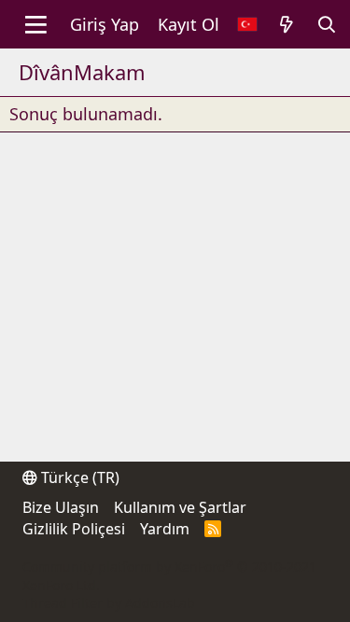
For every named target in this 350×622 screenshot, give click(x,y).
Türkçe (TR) (78, 477)
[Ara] (327, 25)
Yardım (164, 528)
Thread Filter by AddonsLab (108, 603)
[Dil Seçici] (247, 25)
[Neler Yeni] (286, 25)
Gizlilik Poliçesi (73, 528)
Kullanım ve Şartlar (180, 507)
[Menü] (36, 24)
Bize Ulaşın (60, 507)
